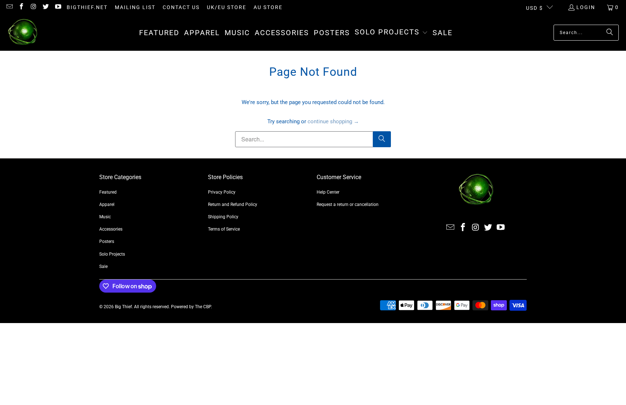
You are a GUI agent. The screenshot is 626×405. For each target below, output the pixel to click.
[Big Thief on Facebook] (21, 7)
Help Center (328, 192)
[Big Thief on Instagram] (33, 7)
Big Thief (123, 306)
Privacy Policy (221, 192)
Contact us (181, 7)
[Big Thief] (22, 32)
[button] (391, 32)
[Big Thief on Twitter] (45, 7)
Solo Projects (112, 254)
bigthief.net (87, 7)
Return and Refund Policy (232, 204)
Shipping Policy (223, 216)
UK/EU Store (226, 7)
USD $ (534, 8)
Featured (108, 192)
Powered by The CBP (191, 306)
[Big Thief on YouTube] (57, 7)
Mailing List (135, 7)
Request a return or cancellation (348, 204)
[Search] (610, 33)
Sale (103, 266)
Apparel (106, 204)
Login (585, 7)
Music (105, 216)
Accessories (110, 229)
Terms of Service (224, 229)
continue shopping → (333, 121)
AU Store (268, 7)
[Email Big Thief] (9, 7)
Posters (106, 241)
